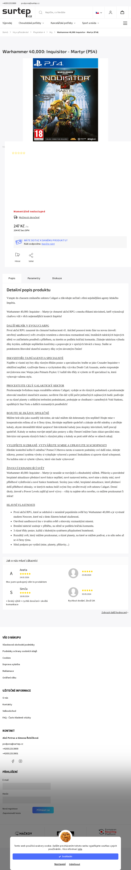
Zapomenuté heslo (12, 813)
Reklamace (8, 671)
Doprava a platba (11, 664)
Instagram (20, 761)
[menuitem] (9, 23)
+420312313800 (10, 748)
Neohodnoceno (34, 153)
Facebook (12, 761)
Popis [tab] (12, 278)
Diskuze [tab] (57, 278)
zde (80, 849)
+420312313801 (10, 753)
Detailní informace (22, 186)
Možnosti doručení (29, 217)
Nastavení (60, 864)
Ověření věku (9, 677)
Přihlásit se (43, 810)
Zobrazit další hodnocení (114, 612)
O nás (5, 698)
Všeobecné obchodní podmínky (19, 645)
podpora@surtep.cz (13, 744)
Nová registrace (10, 808)
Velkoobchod (9, 711)
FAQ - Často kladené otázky (17, 717)
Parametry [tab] (34, 278)
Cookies (7, 658)
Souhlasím (67, 856)
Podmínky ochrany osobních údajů (20, 651)
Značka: (24, 146)
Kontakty (7, 704)
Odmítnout (74, 864)
